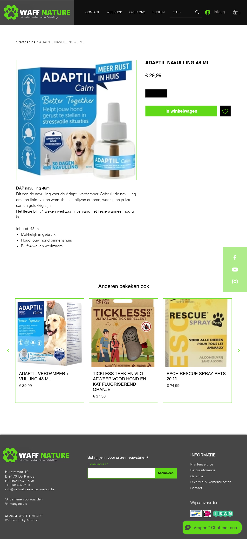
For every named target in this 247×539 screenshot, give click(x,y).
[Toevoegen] (225, 111)
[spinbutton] (156, 93)
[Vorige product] (8, 350)
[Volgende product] (239, 350)
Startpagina (25, 42)
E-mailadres (97, 464)
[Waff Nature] (235, 257)
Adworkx (33, 520)
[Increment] (164, 93)
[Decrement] (149, 93)
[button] (238, 12)
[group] (123, 350)
